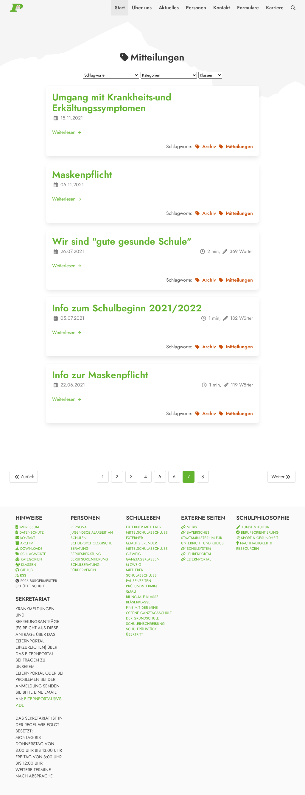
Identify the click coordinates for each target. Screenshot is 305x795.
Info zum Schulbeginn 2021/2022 (127, 308)
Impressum (28, 527)
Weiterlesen (64, 132)
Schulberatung (85, 564)
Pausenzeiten (138, 580)
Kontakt (221, 7)
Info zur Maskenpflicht (100, 375)
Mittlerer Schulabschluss (141, 572)
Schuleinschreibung (145, 623)
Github (26, 570)
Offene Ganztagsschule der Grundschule (149, 615)
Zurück (27, 476)
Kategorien (31, 559)
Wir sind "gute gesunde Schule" (122, 241)
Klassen (28, 564)
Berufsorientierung (89, 559)
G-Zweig (133, 554)
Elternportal (198, 559)
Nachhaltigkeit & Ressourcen (254, 546)
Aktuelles (169, 7)
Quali (131, 591)
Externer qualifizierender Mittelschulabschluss (147, 543)
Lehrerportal (198, 554)
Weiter (277, 476)
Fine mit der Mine (142, 607)
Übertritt (134, 634)
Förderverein (83, 570)
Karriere (275, 7)
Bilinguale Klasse (142, 597)
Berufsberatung (86, 554)
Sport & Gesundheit (259, 538)
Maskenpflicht (82, 174)
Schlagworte (32, 554)
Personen (196, 7)
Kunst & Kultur (254, 527)
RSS (22, 575)
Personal (79, 527)
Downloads (31, 548)
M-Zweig (133, 564)
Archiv (26, 543)
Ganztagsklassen (142, 559)
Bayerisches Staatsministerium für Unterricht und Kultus (202, 538)
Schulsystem (198, 548)
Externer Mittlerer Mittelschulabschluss (147, 529)
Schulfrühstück (141, 629)
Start (120, 7)
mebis (191, 527)
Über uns (142, 7)
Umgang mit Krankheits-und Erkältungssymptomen (111, 102)
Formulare (248, 7)
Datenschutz (31, 532)
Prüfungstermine (142, 586)
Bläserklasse (138, 602)
